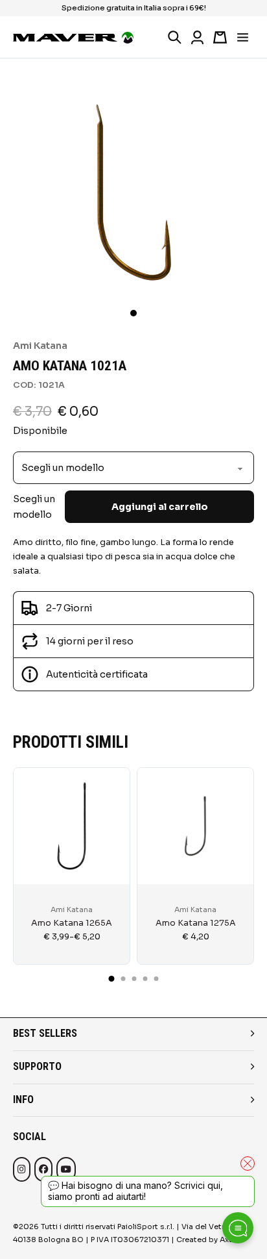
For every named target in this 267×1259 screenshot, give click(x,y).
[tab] (112, 979)
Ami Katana (40, 345)
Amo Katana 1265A (71, 923)
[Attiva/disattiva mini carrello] (220, 37)
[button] (133, 313)
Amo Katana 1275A (196, 923)
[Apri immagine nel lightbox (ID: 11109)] (133, 191)
